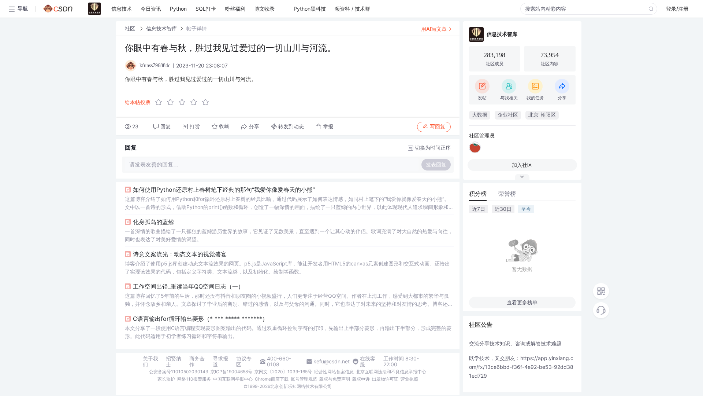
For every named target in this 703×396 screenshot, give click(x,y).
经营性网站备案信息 (334, 371)
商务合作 (197, 361)
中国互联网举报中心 (233, 379)
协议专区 (244, 361)
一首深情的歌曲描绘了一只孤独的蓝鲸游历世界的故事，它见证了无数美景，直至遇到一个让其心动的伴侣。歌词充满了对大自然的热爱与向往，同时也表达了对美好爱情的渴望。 (289, 235)
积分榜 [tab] (478, 193)
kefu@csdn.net (331, 361)
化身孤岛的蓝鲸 (153, 221)
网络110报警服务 (194, 379)
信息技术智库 (161, 28)
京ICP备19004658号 (231, 371)
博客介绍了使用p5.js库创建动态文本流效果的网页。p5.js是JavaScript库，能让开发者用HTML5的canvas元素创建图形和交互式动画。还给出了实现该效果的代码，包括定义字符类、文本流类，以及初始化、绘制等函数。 (287, 267)
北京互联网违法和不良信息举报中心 (391, 371)
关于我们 (150, 361)
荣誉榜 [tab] (507, 193)
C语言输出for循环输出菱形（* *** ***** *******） (200, 318)
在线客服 (367, 361)
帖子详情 (196, 28)
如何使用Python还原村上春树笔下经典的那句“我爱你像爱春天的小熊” (224, 189)
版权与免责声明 (334, 379)
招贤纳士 (173, 361)
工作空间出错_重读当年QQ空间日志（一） (188, 286)
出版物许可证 (385, 379)
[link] (131, 28)
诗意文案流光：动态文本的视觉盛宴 (180, 254)
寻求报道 (220, 361)
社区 (131, 28)
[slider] (184, 102)
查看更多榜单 (522, 302)
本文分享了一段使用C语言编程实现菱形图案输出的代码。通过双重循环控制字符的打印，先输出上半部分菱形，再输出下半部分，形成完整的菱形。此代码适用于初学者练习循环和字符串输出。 (288, 332)
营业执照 (409, 379)
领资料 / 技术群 (352, 9)
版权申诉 (361, 379)
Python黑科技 (310, 9)
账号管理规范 (304, 379)
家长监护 (166, 379)
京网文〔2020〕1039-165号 (283, 371)
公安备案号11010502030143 (178, 371)
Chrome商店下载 (272, 379)
